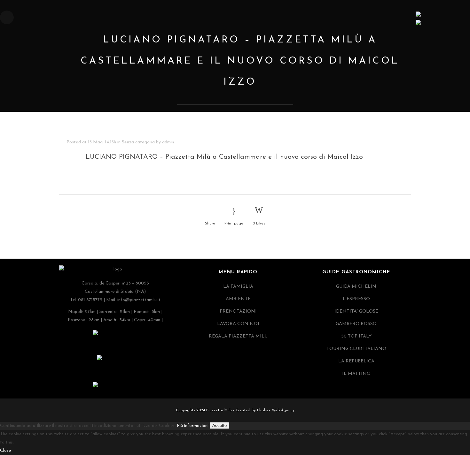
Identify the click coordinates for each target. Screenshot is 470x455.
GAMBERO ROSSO (356, 324)
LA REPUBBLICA (356, 361)
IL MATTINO (356, 373)
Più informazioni (192, 425)
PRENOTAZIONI (238, 311)
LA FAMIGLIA (238, 286)
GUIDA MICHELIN (356, 286)
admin (168, 142)
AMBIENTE (238, 299)
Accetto (219, 425)
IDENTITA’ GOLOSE (356, 311)
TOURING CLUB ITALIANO (356, 348)
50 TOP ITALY (356, 336)
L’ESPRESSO (356, 299)
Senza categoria (138, 142)
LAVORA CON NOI (238, 324)
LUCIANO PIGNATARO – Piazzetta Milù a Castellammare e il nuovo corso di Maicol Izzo (224, 157)
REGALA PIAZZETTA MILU (238, 336)
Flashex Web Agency (275, 410)
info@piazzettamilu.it (139, 300)
